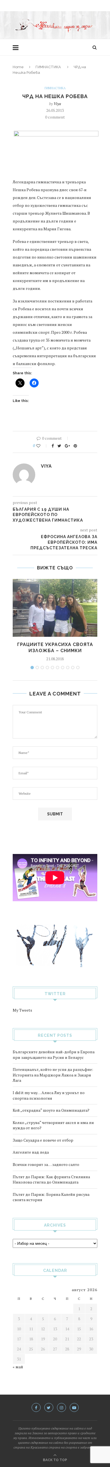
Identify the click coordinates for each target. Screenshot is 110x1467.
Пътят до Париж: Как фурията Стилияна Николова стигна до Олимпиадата (51, 1179)
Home (18, 67)
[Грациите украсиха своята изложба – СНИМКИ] (55, 608)
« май (18, 1366)
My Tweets (22, 1010)
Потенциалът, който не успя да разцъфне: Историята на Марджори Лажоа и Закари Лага (53, 1075)
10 (78, 667)
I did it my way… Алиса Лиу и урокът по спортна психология (49, 1095)
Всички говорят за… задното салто (46, 1164)
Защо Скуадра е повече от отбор (43, 1140)
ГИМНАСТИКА (48, 67)
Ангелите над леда (31, 1152)
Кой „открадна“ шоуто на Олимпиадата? (51, 1110)
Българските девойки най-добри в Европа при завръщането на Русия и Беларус (53, 1054)
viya (57, 103)
